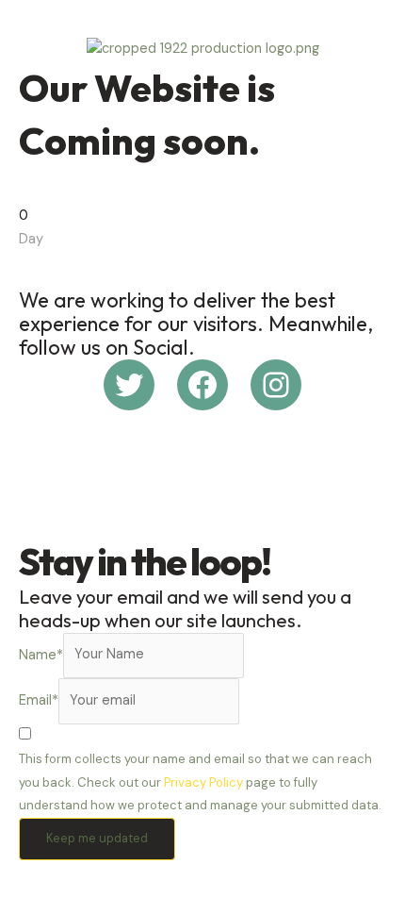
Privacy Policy (203, 782)
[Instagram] (276, 384)
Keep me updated (97, 838)
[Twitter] (129, 384)
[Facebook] (202, 384)
